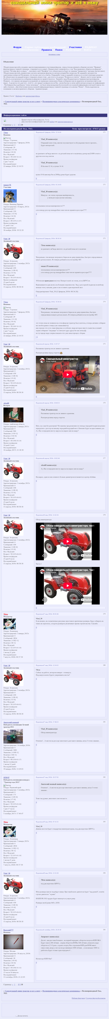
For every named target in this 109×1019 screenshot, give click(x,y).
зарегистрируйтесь (33, 96)
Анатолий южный (11, 722)
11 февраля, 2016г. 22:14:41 (52, 132)
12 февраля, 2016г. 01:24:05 (52, 184)
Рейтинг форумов (78, 998)
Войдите (19, 96)
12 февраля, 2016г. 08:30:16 (52, 238)
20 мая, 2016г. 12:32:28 (50, 873)
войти (52, 122)
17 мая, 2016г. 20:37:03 (50, 777)
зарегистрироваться (65, 122)
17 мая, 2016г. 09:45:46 (50, 614)
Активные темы (54, 54)
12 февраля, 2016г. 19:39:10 (52, 302)
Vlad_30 (6, 239)
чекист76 (7, 185)
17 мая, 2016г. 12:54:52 (50, 665)
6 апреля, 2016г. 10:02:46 (51, 458)
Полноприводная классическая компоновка (61, 101)
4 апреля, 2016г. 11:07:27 (51, 344)
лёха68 (6, 403)
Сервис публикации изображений (45, 47)
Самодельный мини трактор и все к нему (22, 101)
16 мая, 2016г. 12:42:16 (50, 515)
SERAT (6, 777)
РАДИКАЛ (91, 47)
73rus (5, 133)
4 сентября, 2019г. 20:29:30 (52, 930)
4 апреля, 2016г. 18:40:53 (51, 403)
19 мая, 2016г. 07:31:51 (50, 822)
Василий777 (8, 930)
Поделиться (39, 132)
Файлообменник (29, 50)
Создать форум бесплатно (96, 998)
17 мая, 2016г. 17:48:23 (50, 722)
